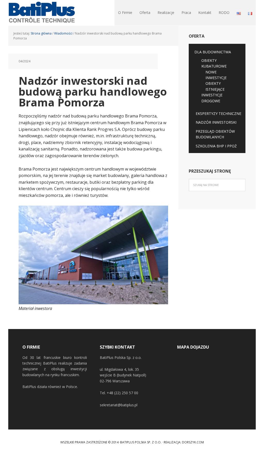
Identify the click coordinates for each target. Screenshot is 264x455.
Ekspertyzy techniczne (218, 113)
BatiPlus (41, 13)
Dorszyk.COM (193, 442)
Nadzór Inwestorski (216, 122)
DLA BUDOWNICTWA (212, 51)
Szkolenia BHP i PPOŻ (216, 146)
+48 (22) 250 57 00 (122, 392)
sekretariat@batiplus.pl (118, 404)
